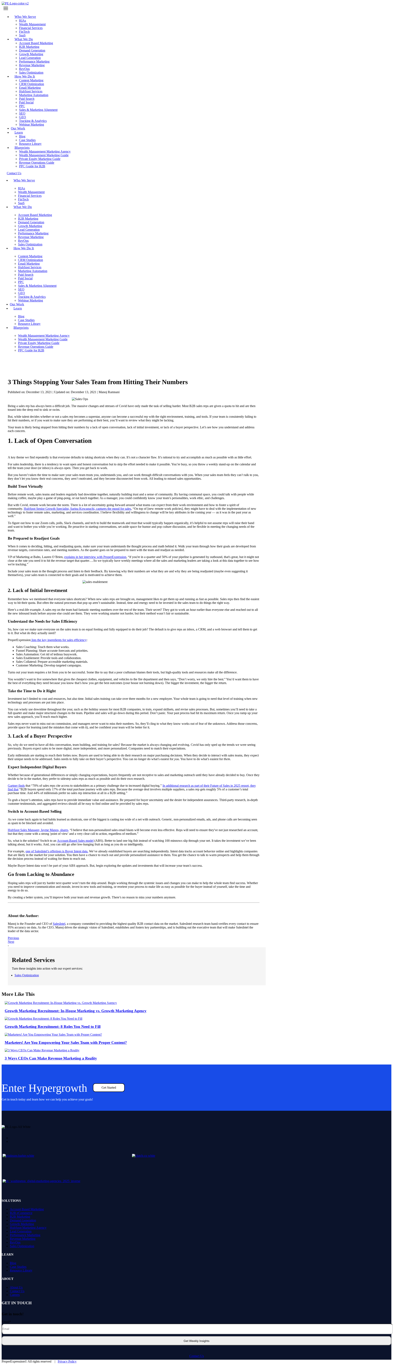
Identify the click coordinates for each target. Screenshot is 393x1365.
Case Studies (27, 140)
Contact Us (196, 1356)
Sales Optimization (27, 975)
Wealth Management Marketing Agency (45, 151)
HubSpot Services (30, 91)
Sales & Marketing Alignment (38, 109)
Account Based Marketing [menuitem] (27, 1209)
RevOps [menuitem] (15, 1242)
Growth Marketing (31, 54)
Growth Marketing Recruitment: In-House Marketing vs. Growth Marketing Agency (76, 1011)
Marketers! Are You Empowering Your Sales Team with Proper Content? (66, 1042)
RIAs (22, 20)
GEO (22, 117)
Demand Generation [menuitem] (23, 1220)
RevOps (24, 69)
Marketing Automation (33, 95)
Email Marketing (30, 87)
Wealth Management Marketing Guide (44, 155)
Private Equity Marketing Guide (39, 159)
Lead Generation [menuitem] (21, 1231)
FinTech (24, 31)
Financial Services (31, 28)
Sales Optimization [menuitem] (22, 1246)
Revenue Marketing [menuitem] (22, 1238)
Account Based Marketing (36, 43)
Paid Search (26, 98)
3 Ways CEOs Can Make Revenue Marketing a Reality (51, 1058)
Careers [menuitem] (15, 1294)
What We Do (24, 39)
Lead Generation (30, 58)
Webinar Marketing (31, 124)
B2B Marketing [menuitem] (20, 1216)
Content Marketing (31, 80)
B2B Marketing (29, 46)
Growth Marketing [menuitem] (22, 1224)
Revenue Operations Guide (36, 162)
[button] (196, 8)
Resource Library (29, 323)
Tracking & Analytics (33, 121)
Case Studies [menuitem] (18, 1266)
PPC (22, 106)
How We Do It (25, 76)
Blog (22, 136)
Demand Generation (32, 50)
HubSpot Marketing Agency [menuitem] (28, 1227)
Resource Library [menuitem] (21, 1270)
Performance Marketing (34, 61)
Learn (19, 132)
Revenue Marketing (32, 65)
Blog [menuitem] (13, 1263)
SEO (22, 113)
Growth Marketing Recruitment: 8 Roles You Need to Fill (53, 1026)
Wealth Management (32, 24)
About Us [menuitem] (16, 1287)
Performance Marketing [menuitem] (25, 1235)
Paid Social (26, 102)
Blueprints (22, 148)
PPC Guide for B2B (32, 166)
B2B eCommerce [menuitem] (21, 1213)
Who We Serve (25, 17)
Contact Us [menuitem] (17, 1291)
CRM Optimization (31, 84)
